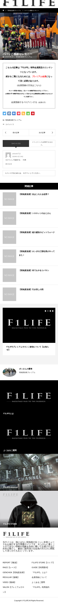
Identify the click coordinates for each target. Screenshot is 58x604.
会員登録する (17, 102)
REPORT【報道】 (10, 562)
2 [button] (48, 311)
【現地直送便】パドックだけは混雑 (35, 369)
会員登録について (39, 577)
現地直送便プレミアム (24, 57)
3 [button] (50, 311)
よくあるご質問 (38, 582)
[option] (30, 372)
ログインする (36, 102)
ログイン (26, 173)
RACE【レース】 (10, 567)
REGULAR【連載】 (11, 577)
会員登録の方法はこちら (29, 85)
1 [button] (45, 311)
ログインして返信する (13, 160)
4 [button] (52, 311)
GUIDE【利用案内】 (40, 567)
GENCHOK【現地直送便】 (14, 572)
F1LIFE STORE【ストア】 (43, 562)
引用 (24, 160)
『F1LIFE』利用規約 (40, 587)
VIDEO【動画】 (9, 582)
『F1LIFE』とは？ (39, 572)
